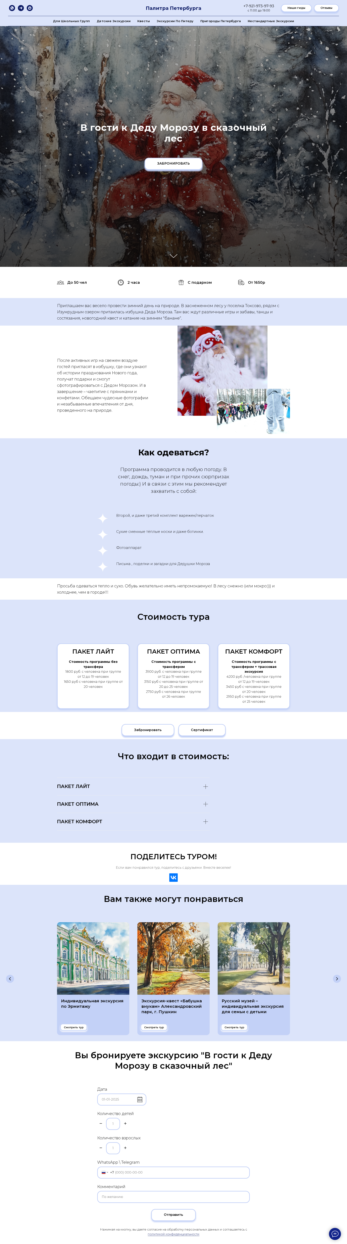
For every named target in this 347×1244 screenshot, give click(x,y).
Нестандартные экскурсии (271, 21)
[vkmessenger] (30, 8)
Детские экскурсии (114, 21)
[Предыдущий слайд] (10, 979)
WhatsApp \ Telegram (118, 1162)
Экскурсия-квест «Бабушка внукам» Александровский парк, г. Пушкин (171, 1006)
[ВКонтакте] (173, 877)
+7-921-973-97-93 (258, 6)
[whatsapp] (12, 8)
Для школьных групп (71, 21)
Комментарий (111, 1186)
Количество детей (115, 1113)
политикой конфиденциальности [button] (173, 1234)
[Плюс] (125, 1124)
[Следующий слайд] (337, 979)
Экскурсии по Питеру (175, 21)
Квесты (143, 21)
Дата (102, 1089)
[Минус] (100, 1124)
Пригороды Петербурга (220, 21)
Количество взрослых (119, 1138)
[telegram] (21, 8)
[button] (202, 730)
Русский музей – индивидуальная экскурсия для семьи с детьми (253, 1006)
